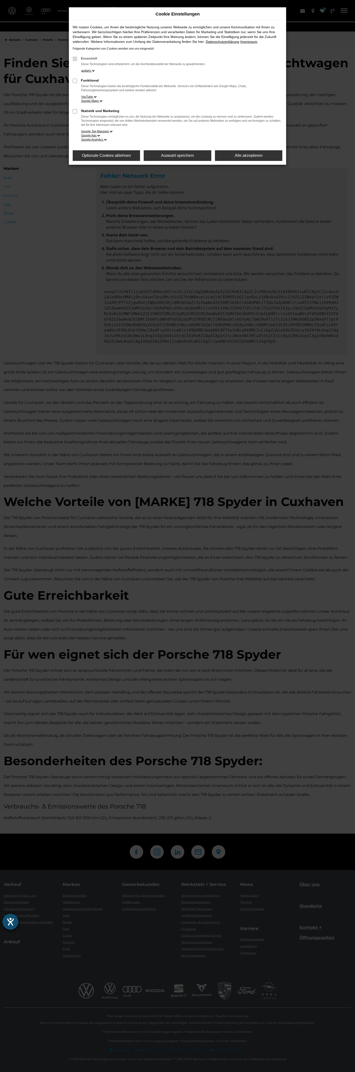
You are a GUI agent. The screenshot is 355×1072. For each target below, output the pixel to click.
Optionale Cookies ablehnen (106, 155)
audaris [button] (86, 70)
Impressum (248, 42)
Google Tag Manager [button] (95, 131)
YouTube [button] (87, 96)
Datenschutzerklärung (222, 42)
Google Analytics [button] (92, 139)
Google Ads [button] (89, 135)
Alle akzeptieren (249, 155)
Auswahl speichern (177, 155)
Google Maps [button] (90, 101)
